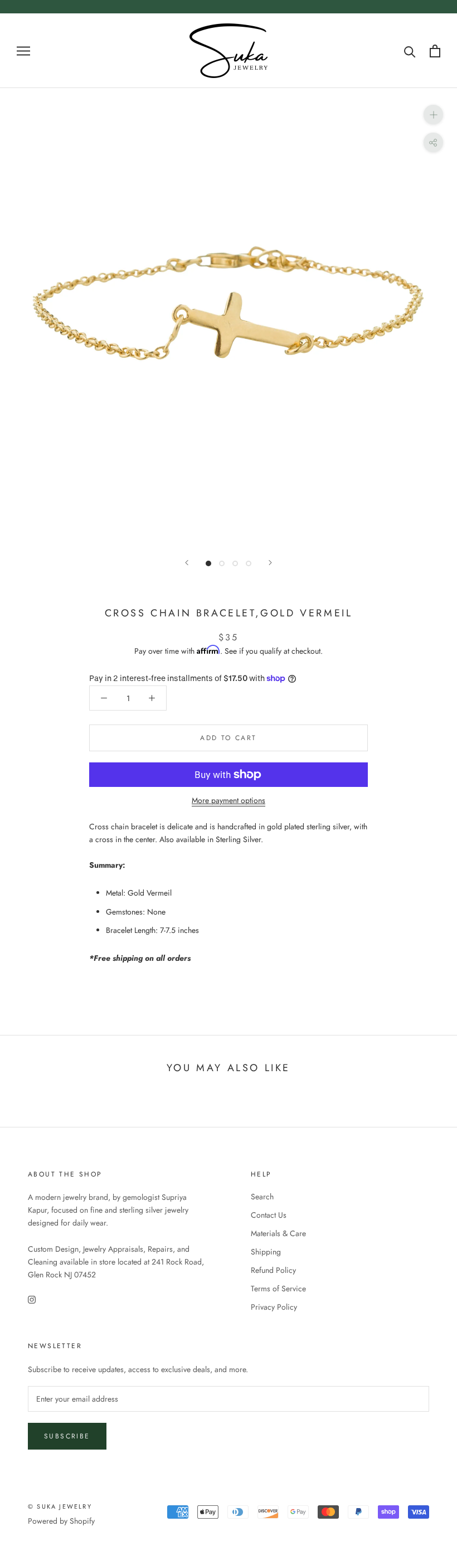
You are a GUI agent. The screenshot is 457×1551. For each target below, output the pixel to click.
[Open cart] (435, 51)
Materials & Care (278, 1233)
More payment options (228, 800)
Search (262, 1196)
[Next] (270, 562)
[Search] (410, 51)
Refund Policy (273, 1270)
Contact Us (268, 1215)
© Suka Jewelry (60, 1506)
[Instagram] (32, 1298)
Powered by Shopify (61, 1520)
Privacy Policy (274, 1306)
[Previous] (186, 562)
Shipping (266, 1251)
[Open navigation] (23, 50)
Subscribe (67, 1436)
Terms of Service (278, 1288)
